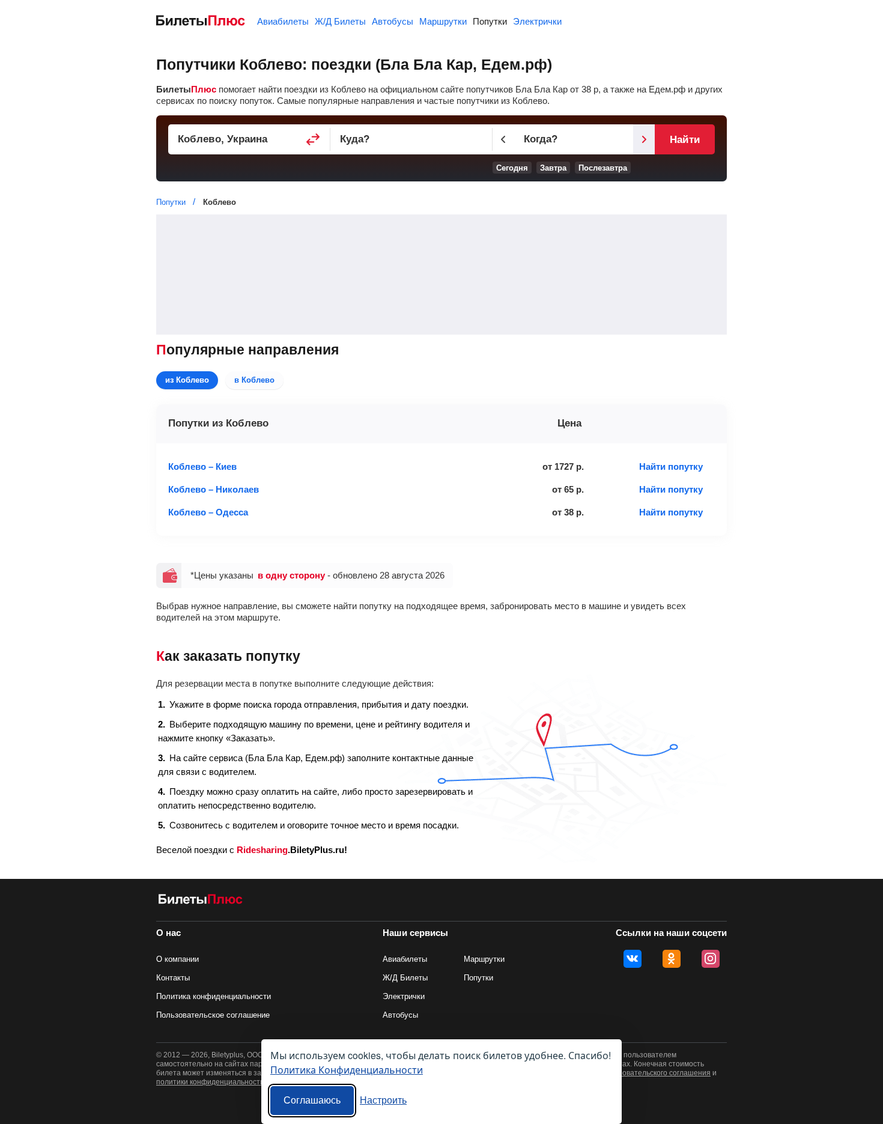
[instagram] (711, 959)
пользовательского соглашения (656, 1073)
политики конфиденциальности (210, 1082)
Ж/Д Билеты (340, 21)
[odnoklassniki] (672, 959)
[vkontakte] (633, 959)
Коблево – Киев (202, 466)
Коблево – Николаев (213, 489)
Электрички (537, 21)
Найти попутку (671, 466)
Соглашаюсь (312, 1100)
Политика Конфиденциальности (346, 1070)
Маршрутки (443, 21)
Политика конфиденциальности (213, 996)
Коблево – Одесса (208, 512)
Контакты (173, 977)
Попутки (490, 21)
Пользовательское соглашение (213, 1014)
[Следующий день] (644, 139)
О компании (177, 959)
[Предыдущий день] (503, 139)
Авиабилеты (283, 21)
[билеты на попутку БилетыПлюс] (200, 901)
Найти (684, 139)
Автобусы (392, 21)
